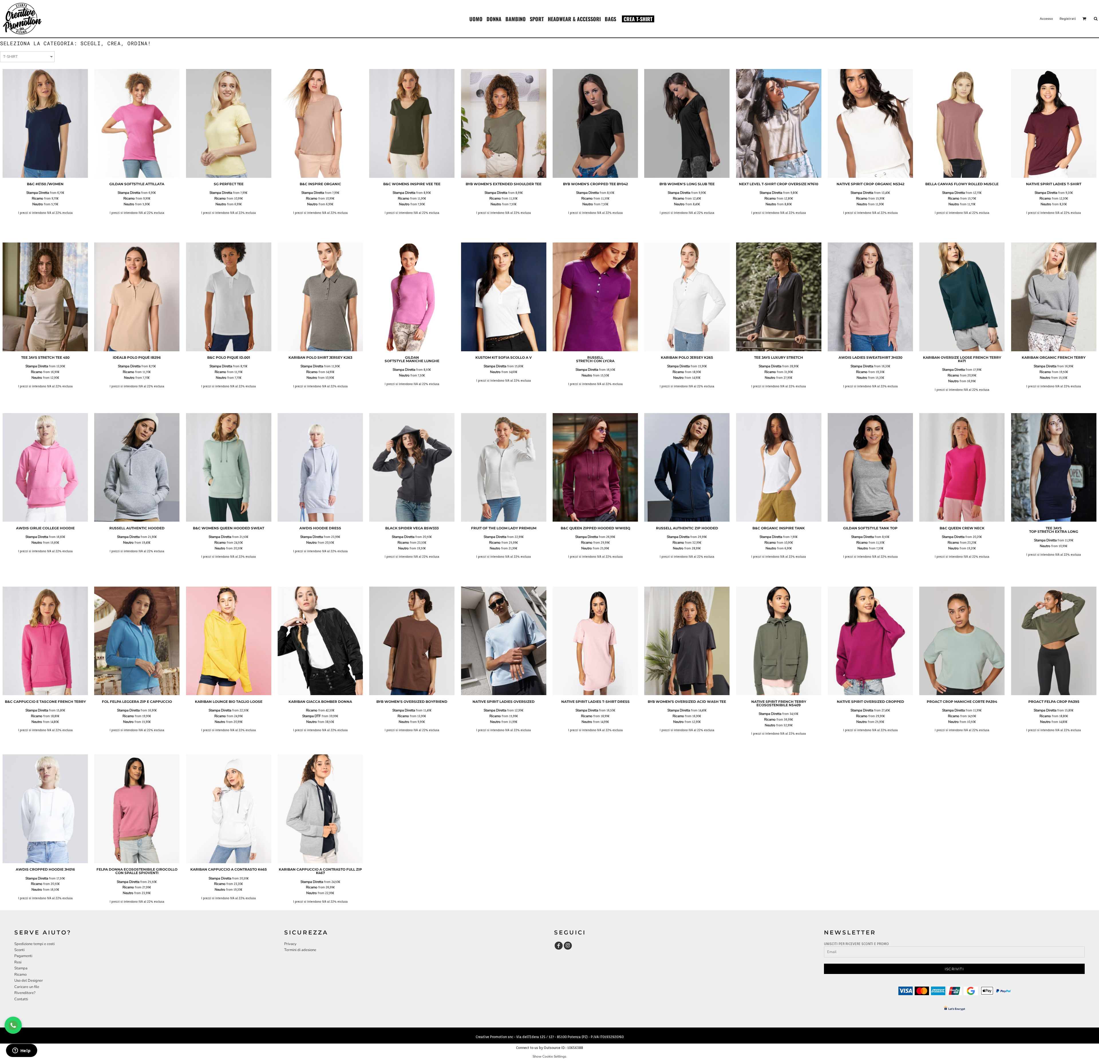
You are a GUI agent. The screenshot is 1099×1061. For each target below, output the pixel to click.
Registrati (1068, 19)
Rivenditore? (24, 992)
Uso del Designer (28, 980)
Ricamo (37, 198)
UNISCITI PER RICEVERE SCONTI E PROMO (856, 944)
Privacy (290, 943)
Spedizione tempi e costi (34, 943)
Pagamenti (23, 956)
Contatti (21, 999)
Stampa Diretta (37, 192)
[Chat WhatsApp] (13, 1025)
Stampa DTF (311, 716)
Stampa (20, 968)
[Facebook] (559, 946)
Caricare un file (26, 986)
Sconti (19, 949)
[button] (476, 18)
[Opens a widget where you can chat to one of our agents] (21, 1051)
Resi (17, 962)
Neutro (37, 204)
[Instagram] (568, 946)
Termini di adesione (300, 949)
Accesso (1046, 19)
